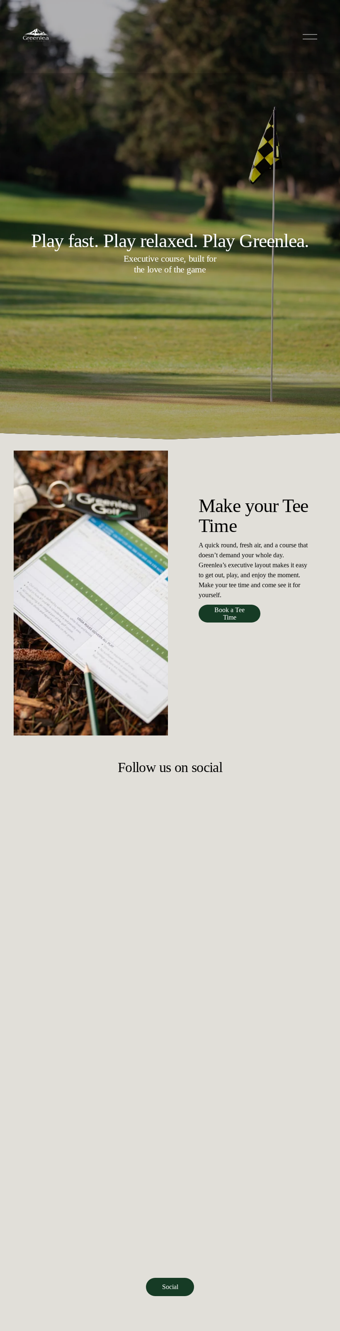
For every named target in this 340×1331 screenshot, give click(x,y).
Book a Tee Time (229, 613)
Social (170, 1286)
